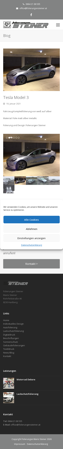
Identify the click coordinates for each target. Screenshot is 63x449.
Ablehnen (31, 229)
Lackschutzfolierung (27, 393)
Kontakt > (31, 264)
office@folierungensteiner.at (33, 8)
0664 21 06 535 (33, 4)
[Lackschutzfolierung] (8, 397)
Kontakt (7, 356)
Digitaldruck (9, 334)
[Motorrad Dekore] (8, 383)
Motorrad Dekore (26, 379)
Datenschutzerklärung (31, 245)
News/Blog (8, 352)
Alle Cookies (31, 219)
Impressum (19, 444)
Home (6, 320)
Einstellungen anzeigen (31, 238)
